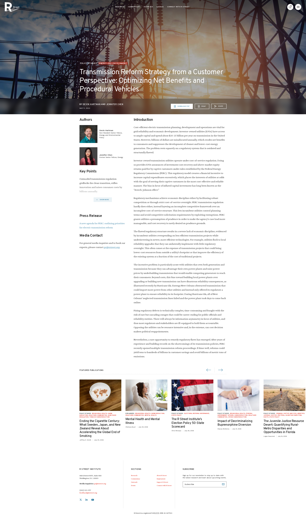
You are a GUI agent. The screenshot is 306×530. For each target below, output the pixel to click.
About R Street (162, 475)
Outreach (148, 7)
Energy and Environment (113, 63)
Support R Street (162, 482)
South (266, 417)
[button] (219, 106)
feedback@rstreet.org (88, 493)
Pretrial (281, 415)
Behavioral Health (99, 413)
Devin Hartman (92, 104)
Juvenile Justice (270, 415)
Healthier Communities (98, 415)
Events (160, 7)
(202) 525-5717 (85, 490)
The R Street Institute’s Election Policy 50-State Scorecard (188, 423)
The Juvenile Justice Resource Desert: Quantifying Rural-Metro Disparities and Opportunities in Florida (284, 426)
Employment (161, 479)
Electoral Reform (191, 413)
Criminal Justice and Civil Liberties (290, 413)
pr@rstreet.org (112, 247)
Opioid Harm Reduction (237, 417)
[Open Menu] (298, 7)
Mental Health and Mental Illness (143, 421)
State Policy (177, 415)
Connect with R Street (178, 7)
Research (134, 475)
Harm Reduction (157, 413)
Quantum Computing (294, 415)
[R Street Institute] (12, 7)
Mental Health (151, 415)
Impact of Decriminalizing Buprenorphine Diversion (235, 423)
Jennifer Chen (114, 104)
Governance (204, 413)
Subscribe (224, 484)
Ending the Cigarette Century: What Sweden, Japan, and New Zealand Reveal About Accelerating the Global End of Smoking (100, 428)
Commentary (135, 479)
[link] (80, 500)
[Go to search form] (290, 7)
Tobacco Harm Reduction (99, 417)
